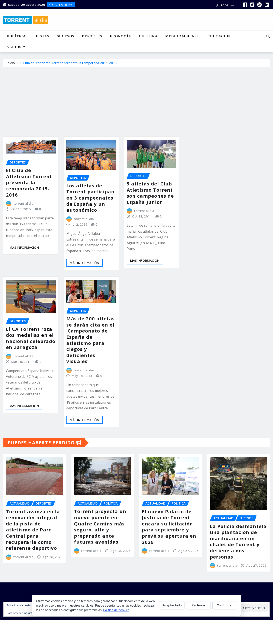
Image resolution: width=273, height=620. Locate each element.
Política (16, 36)
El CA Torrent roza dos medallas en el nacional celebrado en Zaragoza (30, 338)
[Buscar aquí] (268, 36)
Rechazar (198, 605)
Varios (14, 47)
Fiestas (41, 36)
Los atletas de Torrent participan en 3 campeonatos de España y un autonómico (90, 197)
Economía (120, 36)
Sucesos (65, 36)
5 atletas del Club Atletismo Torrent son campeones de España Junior (150, 192)
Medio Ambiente (182, 36)
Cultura (148, 36)
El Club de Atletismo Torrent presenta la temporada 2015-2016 (68, 63)
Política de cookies (116, 610)
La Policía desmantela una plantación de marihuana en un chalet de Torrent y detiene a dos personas (238, 541)
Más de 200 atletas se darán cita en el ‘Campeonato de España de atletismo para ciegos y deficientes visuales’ (90, 339)
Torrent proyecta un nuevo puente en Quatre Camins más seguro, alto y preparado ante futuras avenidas (100, 526)
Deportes (92, 36)
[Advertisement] (136, 99)
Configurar (225, 605)
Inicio (11, 63)
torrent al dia (23, 203)
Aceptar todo (172, 605)
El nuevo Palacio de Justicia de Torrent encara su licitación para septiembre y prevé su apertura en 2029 (169, 526)
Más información (24, 247)
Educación (219, 36)
